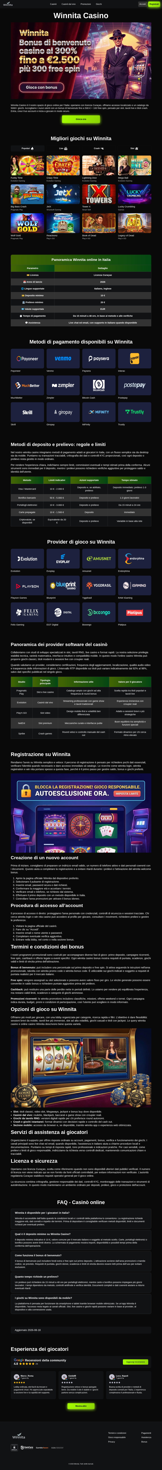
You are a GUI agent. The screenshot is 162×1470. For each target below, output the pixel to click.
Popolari (26, 148)
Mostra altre (81, 1406)
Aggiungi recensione (135, 1362)
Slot (132, 148)
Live (61, 148)
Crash (97, 148)
